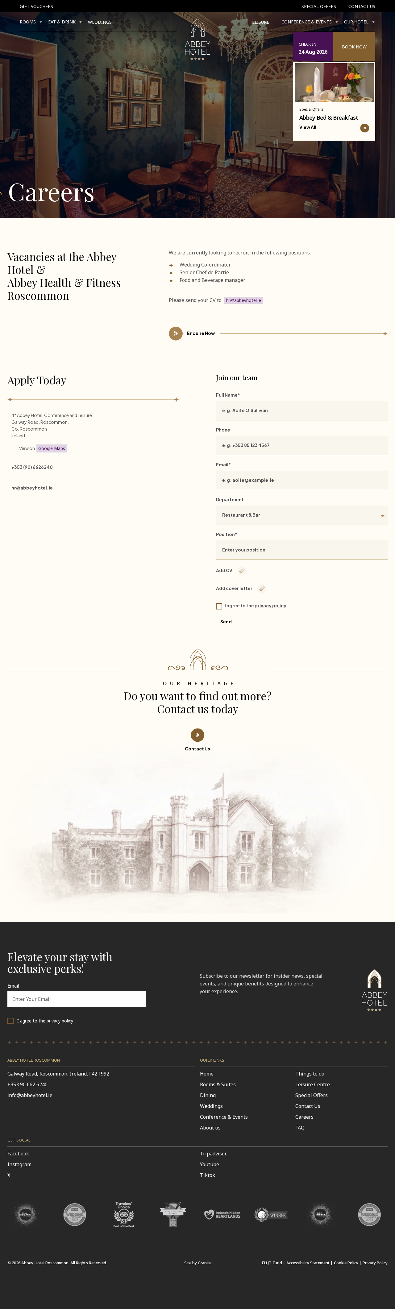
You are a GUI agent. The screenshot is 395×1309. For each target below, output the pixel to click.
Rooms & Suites (218, 1084)
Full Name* (228, 395)
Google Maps (51, 448)
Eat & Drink (62, 22)
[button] (334, 46)
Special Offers (318, 6)
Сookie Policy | (347, 1263)
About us (210, 1127)
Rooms (28, 22)
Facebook (18, 1153)
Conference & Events (224, 1116)
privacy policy (270, 605)
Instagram (19, 1164)
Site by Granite (197, 1263)
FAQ (300, 1127)
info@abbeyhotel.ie (29, 1095)
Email (13, 986)
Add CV (224, 570)
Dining (208, 1095)
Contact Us (361, 6)
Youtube (209, 1164)
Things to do (309, 1073)
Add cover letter (234, 588)
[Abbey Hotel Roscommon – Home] (374, 1013)
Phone (223, 429)
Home (207, 1073)
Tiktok (207, 1175)
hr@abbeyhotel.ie (243, 300)
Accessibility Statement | (309, 1263)
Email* (223, 464)
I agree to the (255, 605)
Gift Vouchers (36, 6)
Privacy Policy (375, 1263)
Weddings (100, 22)
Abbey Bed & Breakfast (328, 117)
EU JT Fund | (273, 1263)
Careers (304, 1116)
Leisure (260, 22)
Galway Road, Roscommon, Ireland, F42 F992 (58, 1073)
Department (230, 499)
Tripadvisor (213, 1153)
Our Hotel (356, 22)
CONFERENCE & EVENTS (306, 22)
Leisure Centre (312, 1084)
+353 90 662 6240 (27, 1084)
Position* (226, 534)
